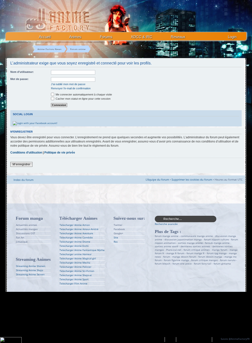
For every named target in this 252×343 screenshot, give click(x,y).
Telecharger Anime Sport (74, 279)
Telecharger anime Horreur (76, 254)
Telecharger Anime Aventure (76, 233)
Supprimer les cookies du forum (192, 179)
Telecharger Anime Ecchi (74, 246)
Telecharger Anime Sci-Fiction (77, 271)
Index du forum (23, 180)
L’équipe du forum (157, 179)
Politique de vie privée (59, 152)
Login (232, 37)
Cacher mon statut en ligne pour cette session (82, 98)
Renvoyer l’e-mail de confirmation (71, 88)
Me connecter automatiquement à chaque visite (83, 94)
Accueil (45, 37)
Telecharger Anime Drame (75, 241)
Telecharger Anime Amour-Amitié (79, 229)
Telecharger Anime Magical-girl (78, 258)
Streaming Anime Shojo (29, 270)
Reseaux (178, 37)
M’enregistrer (21, 164)
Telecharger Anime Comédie (76, 237)
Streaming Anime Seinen (30, 274)
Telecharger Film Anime (73, 283)
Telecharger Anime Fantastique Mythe (82, 250)
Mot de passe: (19, 79)
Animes (75, 37)
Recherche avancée (166, 224)
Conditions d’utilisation (26, 152)
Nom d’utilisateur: (22, 71)
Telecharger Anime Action (75, 225)
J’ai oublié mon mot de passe (68, 84)
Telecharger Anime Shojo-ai (76, 275)
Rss (116, 241)
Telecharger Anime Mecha (75, 262)
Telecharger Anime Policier (75, 266)
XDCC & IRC (141, 37)
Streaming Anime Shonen (30, 266)
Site (116, 237)
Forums (106, 37)
